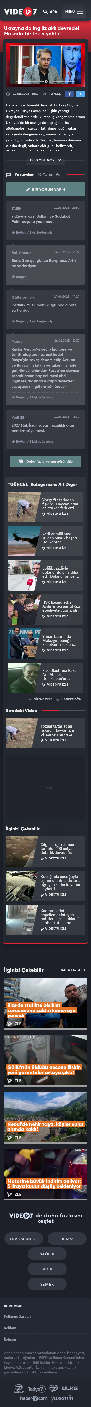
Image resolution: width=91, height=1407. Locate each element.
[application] (45, 703)
